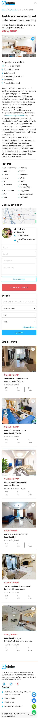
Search (20, 333)
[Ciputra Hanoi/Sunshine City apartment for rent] (19, 462)
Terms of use (32, 715)
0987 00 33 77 (9, 702)
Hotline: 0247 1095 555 (19, 287)
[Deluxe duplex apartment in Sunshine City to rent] (19, 411)
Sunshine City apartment (15, 116)
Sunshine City (12, 10)
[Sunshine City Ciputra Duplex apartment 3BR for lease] (19, 359)
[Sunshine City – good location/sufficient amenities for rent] (19, 618)
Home (4, 10)
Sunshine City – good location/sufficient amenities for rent (17, 639)
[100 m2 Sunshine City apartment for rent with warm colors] (19, 566)
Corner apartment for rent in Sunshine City (15, 535)
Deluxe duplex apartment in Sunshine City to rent (15, 431)
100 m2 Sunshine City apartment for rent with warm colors (17, 587)
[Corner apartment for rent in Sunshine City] (19, 514)
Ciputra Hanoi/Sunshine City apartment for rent (16, 483)
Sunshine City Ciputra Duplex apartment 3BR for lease (16, 380)
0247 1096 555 (10, 698)
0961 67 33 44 (22, 235)
